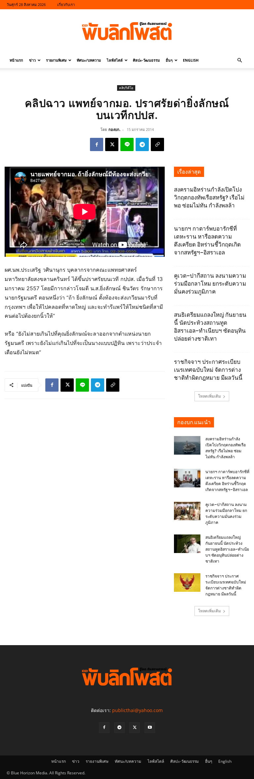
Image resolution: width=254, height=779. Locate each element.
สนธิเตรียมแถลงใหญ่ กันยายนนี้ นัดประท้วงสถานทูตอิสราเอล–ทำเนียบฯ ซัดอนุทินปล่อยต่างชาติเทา (227, 549)
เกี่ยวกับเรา (66, 4)
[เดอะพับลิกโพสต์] (127, 31)
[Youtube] (150, 727)
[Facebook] (96, 144)
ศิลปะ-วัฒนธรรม (146, 60)
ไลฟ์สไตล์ (115, 60)
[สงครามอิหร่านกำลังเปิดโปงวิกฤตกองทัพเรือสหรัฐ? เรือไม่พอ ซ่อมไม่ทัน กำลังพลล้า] (187, 445)
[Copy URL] (157, 144)
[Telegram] (142, 144)
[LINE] (127, 144)
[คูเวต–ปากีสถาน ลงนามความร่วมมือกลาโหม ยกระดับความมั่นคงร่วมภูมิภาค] (187, 511)
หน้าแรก (16, 60)
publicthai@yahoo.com (137, 710)
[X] (111, 144)
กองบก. (114, 129)
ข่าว (32, 60)
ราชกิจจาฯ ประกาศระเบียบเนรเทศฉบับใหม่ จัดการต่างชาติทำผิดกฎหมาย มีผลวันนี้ (208, 370)
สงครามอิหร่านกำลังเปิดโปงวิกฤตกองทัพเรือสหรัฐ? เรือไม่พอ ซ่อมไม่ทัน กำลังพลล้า (209, 197)
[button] (239, 60)
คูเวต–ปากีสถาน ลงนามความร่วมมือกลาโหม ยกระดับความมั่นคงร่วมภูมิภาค (210, 283)
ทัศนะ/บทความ (89, 60)
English (190, 60)
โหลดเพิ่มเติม (209, 396)
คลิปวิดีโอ (126, 87)
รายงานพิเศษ (56, 60)
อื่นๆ (169, 60)
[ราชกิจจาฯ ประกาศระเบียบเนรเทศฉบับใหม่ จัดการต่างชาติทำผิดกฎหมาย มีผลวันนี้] (187, 582)
